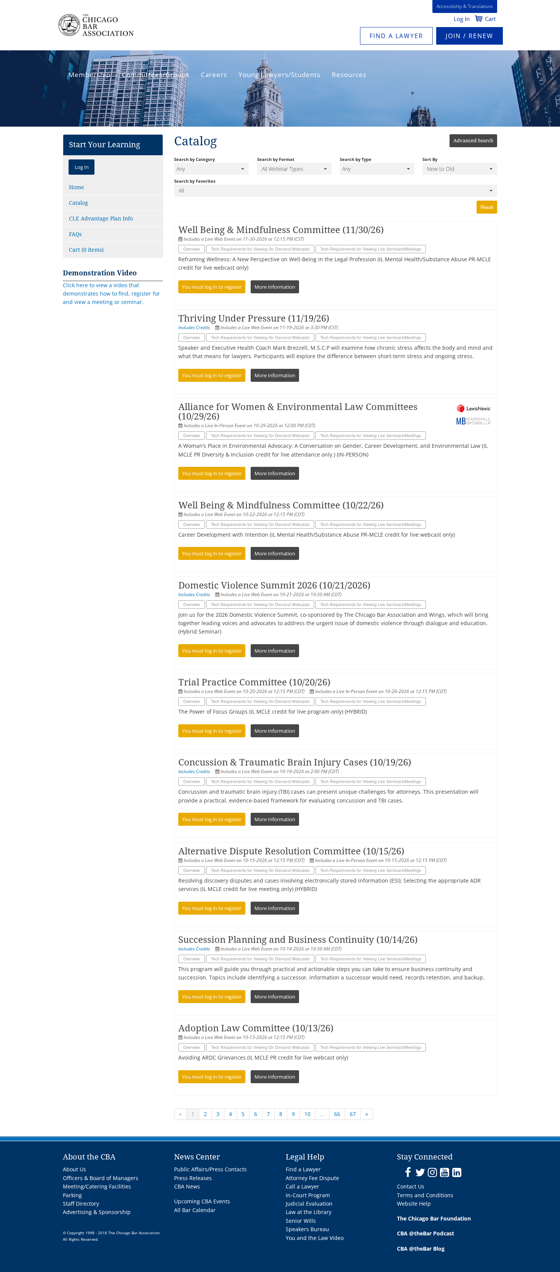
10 (307, 1114)
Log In (462, 19)
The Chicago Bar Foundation (434, 1218)
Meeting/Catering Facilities (97, 1186)
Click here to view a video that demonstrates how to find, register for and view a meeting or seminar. (111, 293)
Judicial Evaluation (309, 1203)
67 (353, 1114)
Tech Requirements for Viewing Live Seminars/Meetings (370, 249)
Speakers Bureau (307, 1229)
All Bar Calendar (195, 1210)
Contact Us (410, 1186)
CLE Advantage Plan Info (101, 218)
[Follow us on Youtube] (444, 1172)
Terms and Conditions (425, 1195)
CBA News (187, 1186)
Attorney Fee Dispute (312, 1178)
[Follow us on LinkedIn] (456, 1172)
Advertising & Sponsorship (97, 1212)
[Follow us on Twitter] (420, 1172)
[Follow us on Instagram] (432, 1172)
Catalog (78, 203)
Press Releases (193, 1178)
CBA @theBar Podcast (425, 1233)
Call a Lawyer (302, 1186)
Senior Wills (301, 1220)
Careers (214, 74)
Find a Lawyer (396, 36)
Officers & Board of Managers (100, 1178)
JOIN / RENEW (469, 36)
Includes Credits (194, 327)
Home (76, 187)
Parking (72, 1195)
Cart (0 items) (86, 250)
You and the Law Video (315, 1237)
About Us (74, 1169)
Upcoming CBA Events (202, 1201)
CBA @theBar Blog (421, 1248)
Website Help (414, 1203)
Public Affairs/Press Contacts (210, 1169)
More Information (274, 286)
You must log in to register (212, 286)
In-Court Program (308, 1195)
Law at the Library (308, 1212)
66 (337, 1114)
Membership (89, 74)
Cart (490, 19)
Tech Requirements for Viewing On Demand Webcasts (260, 249)
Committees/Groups (155, 74)
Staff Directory (81, 1203)
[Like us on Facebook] (408, 1172)
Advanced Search (473, 140)
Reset (486, 207)
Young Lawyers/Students (279, 74)
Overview (191, 249)
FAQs (75, 234)
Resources (349, 74)
